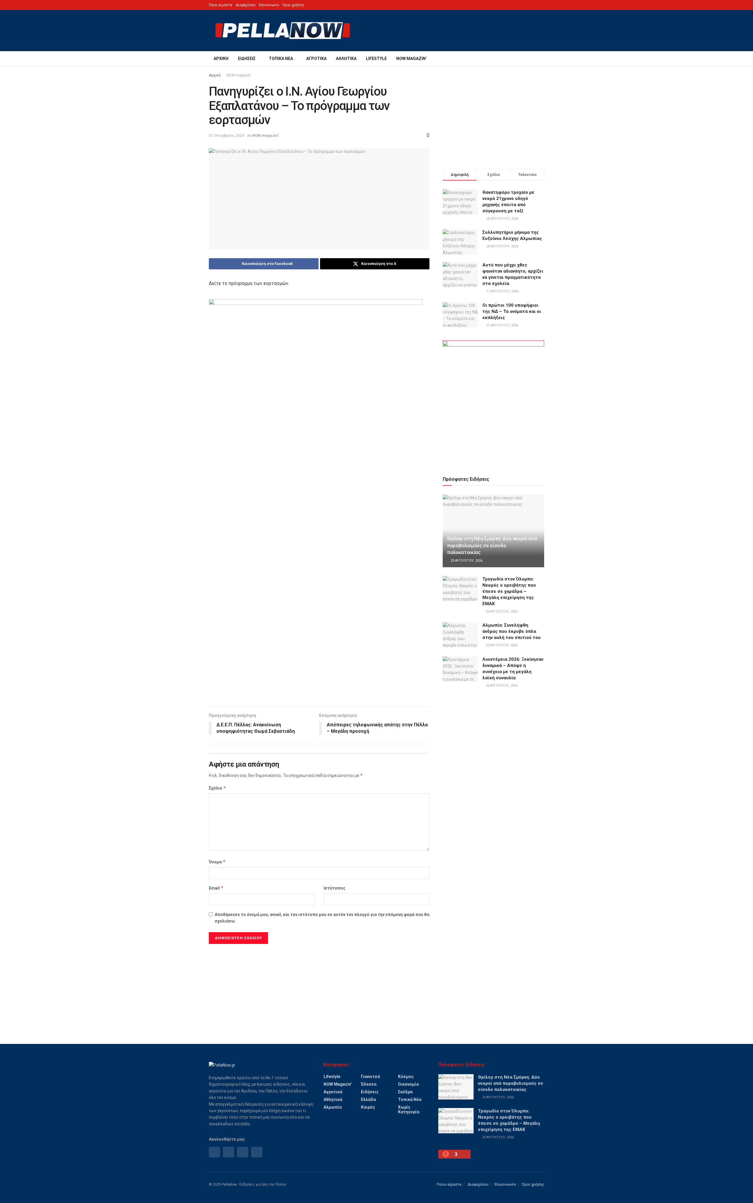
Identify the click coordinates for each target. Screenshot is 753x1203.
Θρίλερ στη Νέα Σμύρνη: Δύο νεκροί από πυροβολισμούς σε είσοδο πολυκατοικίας (492, 545)
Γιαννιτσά (370, 1076)
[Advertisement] (319, 656)
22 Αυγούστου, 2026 (501, 611)
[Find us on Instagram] (228, 1152)
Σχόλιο (217, 788)
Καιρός (368, 1107)
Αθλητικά (346, 58)
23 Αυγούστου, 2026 (466, 561)
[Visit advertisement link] (493, 401)
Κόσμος (406, 1076)
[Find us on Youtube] (256, 1152)
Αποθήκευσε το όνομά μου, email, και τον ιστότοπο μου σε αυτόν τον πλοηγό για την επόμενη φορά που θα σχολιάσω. (322, 917)
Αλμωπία (333, 1107)
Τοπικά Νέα (281, 58)
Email (216, 888)
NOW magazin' (239, 75)
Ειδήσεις (247, 58)
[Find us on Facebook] (214, 1152)
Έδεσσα (368, 1084)
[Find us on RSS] (242, 1152)
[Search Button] (542, 58)
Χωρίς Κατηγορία (408, 1109)
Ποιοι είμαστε (220, 5)
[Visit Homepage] (282, 30)
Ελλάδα (368, 1099)
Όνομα (217, 862)
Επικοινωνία (269, 5)
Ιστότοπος (334, 888)
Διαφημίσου (246, 5)
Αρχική (221, 58)
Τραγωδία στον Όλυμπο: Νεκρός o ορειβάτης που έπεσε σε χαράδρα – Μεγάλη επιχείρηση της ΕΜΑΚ (509, 591)
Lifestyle (376, 58)
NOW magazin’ (411, 58)
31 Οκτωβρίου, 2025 (226, 135)
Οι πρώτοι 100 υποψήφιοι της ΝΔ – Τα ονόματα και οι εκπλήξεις (511, 311)
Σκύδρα (405, 1091)
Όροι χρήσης (293, 5)
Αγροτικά (316, 58)
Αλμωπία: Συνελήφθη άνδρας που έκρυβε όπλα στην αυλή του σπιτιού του (511, 631)
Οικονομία (408, 1084)
